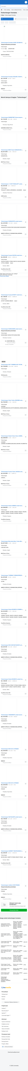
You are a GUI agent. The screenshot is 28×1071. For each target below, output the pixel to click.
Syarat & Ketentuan (6, 1021)
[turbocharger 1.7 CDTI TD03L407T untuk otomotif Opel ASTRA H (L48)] (14, 174)
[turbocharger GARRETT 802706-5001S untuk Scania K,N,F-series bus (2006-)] (14, 841)
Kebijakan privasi (5, 1024)
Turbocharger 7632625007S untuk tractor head (13, 714)
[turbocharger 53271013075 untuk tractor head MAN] (14, 807)
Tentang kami (5, 994)
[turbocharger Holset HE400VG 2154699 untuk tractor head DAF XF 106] (14, 600)
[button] (26, 2)
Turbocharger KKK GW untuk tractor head (6, 942)
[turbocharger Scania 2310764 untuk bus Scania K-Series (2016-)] (14, 246)
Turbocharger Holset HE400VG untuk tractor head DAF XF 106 (6, 925)
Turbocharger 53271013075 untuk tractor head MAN (14, 817)
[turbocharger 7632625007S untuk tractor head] (14, 705)
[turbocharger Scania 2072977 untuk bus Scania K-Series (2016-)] (14, 285)
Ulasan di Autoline (6, 1028)
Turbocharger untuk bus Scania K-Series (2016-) (6, 958)
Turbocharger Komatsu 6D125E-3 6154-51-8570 (13, 76)
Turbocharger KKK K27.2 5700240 (10, 748)
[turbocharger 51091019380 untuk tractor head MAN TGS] (14, 319)
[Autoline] (1, 10)
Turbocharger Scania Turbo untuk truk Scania (6, 965)
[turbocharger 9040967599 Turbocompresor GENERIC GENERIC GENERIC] (14, 108)
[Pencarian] (26, 6)
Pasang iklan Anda (14, 910)
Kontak (3, 999)
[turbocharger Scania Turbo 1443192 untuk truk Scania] (14, 462)
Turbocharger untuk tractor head (5, 969)
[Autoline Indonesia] (9, 2)
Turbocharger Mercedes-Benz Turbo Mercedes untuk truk (6, 951)
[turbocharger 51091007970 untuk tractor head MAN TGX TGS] (14, 212)
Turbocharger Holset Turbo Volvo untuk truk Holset (6, 935)
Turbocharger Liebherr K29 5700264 (10, 885)
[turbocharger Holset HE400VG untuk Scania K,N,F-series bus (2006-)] (14, 669)
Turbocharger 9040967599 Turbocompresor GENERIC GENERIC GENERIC (6, 979)
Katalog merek (5, 1031)
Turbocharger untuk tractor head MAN (5, 973)
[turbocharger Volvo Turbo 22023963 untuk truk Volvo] (14, 391)
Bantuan (3, 996)
